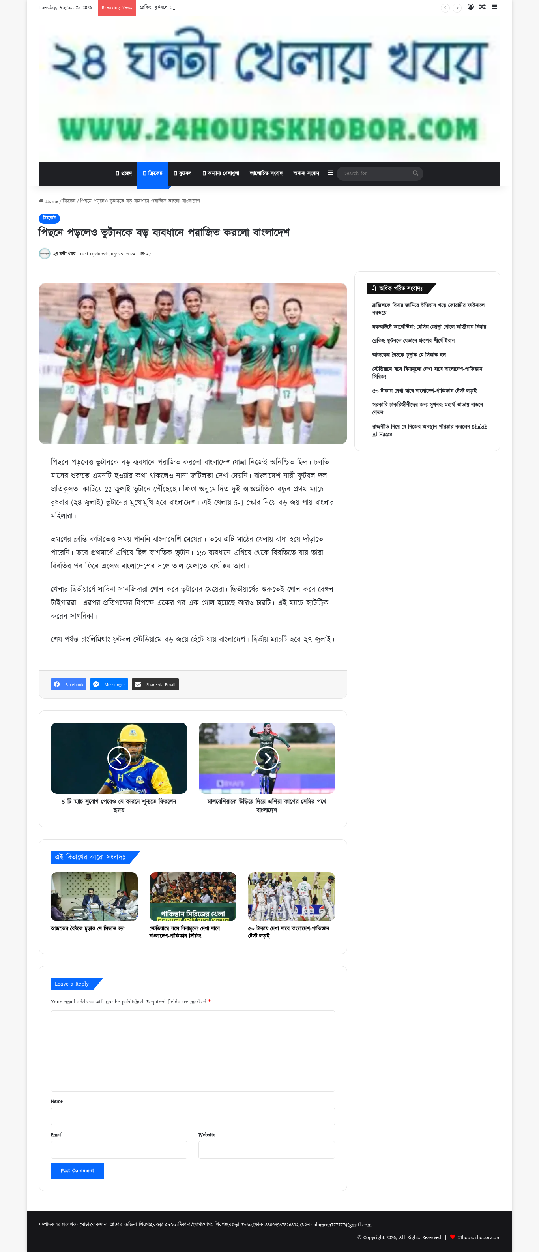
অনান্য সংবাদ (306, 174)
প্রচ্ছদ (125, 174)
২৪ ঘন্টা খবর (64, 254)
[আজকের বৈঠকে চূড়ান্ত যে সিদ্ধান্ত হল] (94, 896)
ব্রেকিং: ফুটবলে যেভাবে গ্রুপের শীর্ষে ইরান (179, 7)
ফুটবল (184, 174)
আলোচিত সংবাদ (266, 174)
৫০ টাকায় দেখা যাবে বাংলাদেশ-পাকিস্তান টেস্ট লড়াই (288, 932)
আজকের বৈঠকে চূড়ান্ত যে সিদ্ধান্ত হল (87, 929)
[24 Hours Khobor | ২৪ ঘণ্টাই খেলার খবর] (269, 89)
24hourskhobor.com (478, 1237)
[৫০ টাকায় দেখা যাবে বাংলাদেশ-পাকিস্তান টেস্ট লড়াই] (291, 896)
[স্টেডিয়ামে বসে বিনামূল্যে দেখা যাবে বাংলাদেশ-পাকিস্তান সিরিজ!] (193, 896)
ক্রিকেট (154, 174)
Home (50, 201)
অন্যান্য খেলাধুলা (222, 174)
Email (57, 1135)
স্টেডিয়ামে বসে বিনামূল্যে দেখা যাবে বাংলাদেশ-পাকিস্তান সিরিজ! (185, 932)
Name (57, 1101)
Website (206, 1135)
